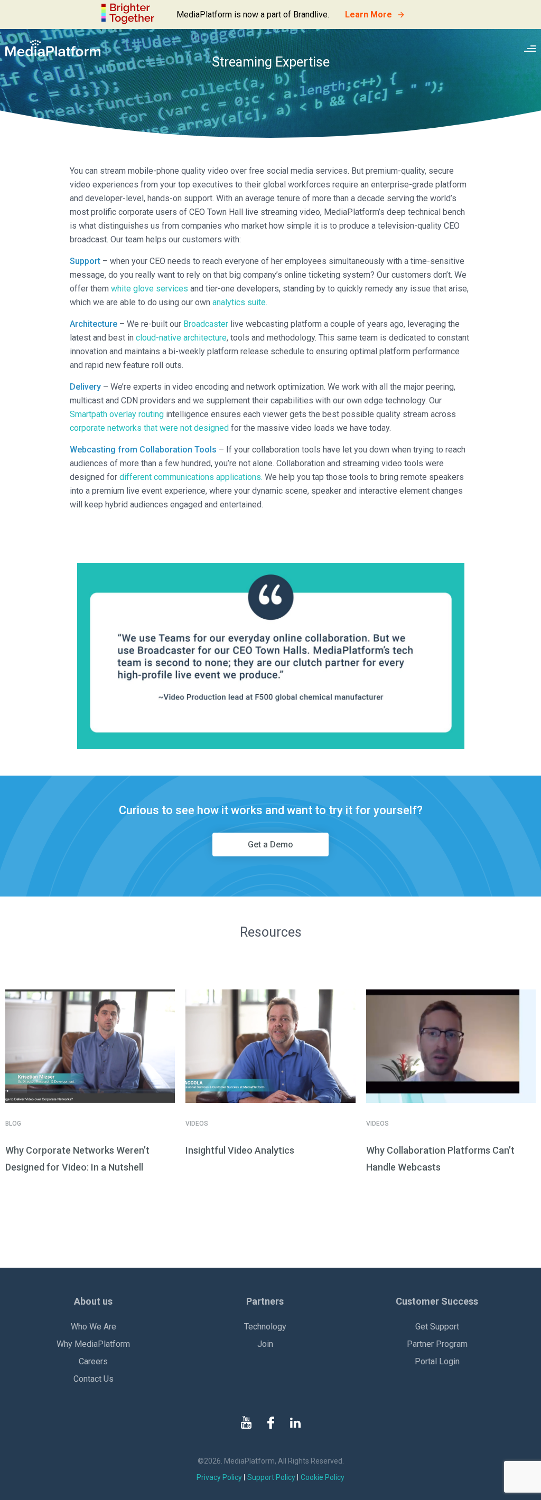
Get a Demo (270, 844)
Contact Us (93, 1379)
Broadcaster (205, 324)
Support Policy (271, 1477)
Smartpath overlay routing (117, 414)
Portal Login (437, 1361)
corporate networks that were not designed (149, 428)
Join (265, 1344)
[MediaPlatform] (52, 48)
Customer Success (437, 1301)
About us (93, 1301)
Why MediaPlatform (93, 1344)
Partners (265, 1301)
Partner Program (437, 1344)
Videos (196, 1123)
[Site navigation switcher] (530, 48)
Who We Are (93, 1327)
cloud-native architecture (181, 338)
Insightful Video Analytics (239, 1150)
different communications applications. (191, 477)
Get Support (437, 1327)
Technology (265, 1327)
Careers (93, 1361)
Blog (13, 1123)
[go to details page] (90, 1046)
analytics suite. (239, 302)
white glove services (149, 289)
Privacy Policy (219, 1477)
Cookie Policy (322, 1477)
